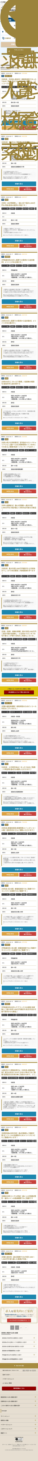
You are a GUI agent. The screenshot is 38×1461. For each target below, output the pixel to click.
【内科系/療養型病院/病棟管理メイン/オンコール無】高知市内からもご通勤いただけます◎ (18, 829)
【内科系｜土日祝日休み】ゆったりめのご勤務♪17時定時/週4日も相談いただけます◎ (18, 768)
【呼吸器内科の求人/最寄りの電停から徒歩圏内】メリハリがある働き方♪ (17, 261)
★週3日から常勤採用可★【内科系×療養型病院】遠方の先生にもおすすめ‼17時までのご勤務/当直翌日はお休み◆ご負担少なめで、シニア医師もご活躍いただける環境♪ (18, 1072)
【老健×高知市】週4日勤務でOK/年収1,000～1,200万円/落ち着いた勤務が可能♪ (17, 1258)
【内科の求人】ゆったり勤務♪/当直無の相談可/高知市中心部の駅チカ (17, 383)
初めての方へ (6, 1375)
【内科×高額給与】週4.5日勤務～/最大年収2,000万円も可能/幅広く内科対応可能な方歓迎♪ (18, 507)
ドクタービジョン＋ (8, 1379)
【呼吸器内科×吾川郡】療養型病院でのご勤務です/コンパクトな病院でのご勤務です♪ (18, 949)
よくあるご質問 (7, 1383)
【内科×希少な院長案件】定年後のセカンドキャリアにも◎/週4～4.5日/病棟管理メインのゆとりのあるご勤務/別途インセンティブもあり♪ (18, 444)
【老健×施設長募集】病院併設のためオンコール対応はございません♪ (18, 707)
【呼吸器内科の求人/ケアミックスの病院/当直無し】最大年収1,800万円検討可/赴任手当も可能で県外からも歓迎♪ (18, 1009)
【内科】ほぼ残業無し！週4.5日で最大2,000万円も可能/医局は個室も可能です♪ (18, 204)
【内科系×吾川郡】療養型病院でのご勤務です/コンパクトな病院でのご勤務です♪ (18, 890)
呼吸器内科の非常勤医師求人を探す (12, 1359)
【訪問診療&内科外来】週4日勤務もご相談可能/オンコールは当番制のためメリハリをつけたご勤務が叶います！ (18, 1135)
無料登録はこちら (19, 1388)
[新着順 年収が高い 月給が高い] (32, 63)
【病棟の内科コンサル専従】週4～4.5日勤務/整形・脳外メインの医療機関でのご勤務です (18, 1197)
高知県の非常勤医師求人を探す (11, 1351)
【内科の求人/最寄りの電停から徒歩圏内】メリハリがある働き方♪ (18, 322)
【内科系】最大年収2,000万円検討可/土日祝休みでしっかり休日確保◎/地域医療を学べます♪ (18, 570)
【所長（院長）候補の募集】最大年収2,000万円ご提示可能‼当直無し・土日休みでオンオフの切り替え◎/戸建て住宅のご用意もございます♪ (18, 633)
